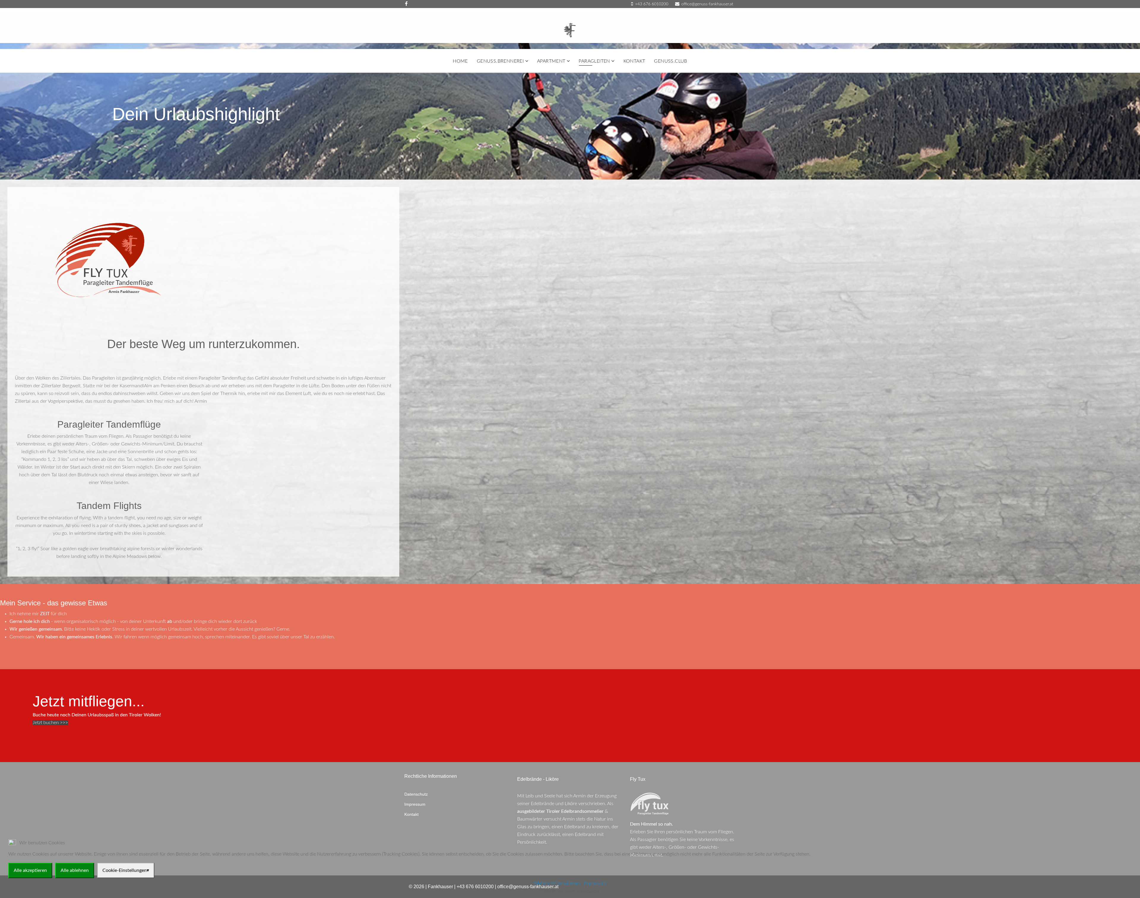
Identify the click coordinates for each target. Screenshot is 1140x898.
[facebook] (406, 3)
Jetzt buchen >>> (50, 722)
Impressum (414, 804)
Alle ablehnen (75, 870)
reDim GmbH (589, 891)
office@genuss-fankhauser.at (707, 4)
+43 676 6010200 (651, 4)
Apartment (551, 61)
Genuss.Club (670, 61)
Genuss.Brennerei (500, 61)
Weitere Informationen (557, 883)
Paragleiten (594, 61)
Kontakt (634, 61)
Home (460, 61)
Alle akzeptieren (30, 870)
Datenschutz (416, 794)
